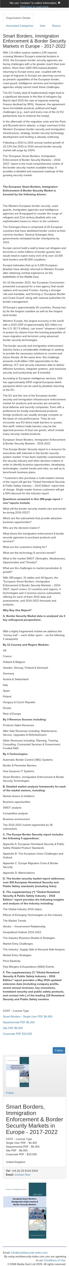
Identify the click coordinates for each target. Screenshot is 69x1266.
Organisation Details (18, 17)
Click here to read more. (34, 6)
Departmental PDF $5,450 (19, 1022)
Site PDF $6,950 (13, 1028)
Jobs (42, 25)
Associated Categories (19, 25)
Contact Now (22, 1174)
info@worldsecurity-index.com (29, 1252)
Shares (56, 25)
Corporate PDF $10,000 (17, 1033)
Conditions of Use (54, 1260)
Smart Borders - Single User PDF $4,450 (27, 1016)
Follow (59, 1050)
